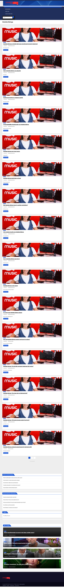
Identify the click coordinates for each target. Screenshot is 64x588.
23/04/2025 (5, 314)
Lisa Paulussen (10, 341)
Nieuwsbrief (7, 9)
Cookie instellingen (22, 584)
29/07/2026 (5, 72)
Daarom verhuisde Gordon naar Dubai (9, 497)
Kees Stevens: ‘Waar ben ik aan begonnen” (10, 482)
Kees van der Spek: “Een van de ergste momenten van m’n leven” (14, 502)
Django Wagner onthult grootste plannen (10, 487)
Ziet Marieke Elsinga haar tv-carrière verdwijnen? (15, 205)
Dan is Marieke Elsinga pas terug (11, 259)
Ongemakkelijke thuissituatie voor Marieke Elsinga (16, 124)
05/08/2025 (5, 233)
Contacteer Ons (8, 13)
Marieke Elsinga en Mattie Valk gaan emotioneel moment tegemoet (20, 44)
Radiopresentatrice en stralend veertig (13, 97)
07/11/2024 (5, 448)
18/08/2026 (5, 45)
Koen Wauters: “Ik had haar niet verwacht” (10, 507)
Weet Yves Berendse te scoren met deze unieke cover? (12, 477)
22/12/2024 (5, 341)
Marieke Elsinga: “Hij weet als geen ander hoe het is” (16, 420)
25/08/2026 (6, 545)
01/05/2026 (5, 99)
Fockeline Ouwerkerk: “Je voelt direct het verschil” (11, 485)
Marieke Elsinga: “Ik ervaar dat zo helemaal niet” (15, 393)
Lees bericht (6, 76)
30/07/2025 (5, 260)
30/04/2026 (5, 126)
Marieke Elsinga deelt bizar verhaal (12, 178)
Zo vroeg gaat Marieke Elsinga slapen (12, 312)
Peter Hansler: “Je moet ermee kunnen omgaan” (11, 480)
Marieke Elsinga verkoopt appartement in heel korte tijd (17, 447)
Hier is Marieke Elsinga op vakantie (12, 70)
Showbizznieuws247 (11, 45)
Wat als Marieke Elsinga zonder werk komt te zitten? (16, 339)
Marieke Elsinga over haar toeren (11, 151)
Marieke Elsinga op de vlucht (10, 285)
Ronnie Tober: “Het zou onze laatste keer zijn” (11, 499)
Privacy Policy (17, 585)
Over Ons (7, 11)
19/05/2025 (5, 287)
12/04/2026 (5, 153)
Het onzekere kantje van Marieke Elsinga (13, 232)
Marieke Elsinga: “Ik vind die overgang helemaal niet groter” (18, 366)
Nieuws (4, 42)
